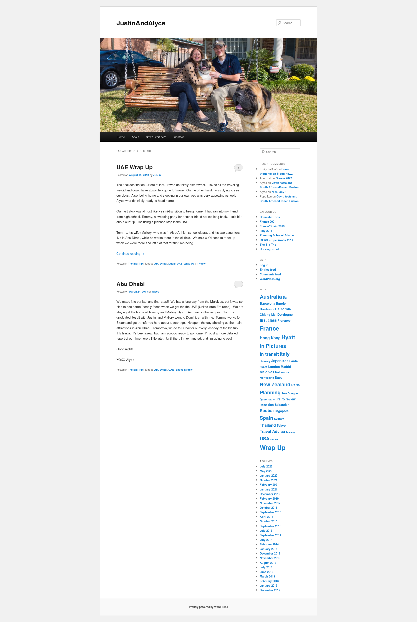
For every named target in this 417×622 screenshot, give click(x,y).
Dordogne (285, 314)
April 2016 (266, 517)
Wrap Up (189, 263)
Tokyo (281, 425)
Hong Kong (270, 337)
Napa (279, 377)
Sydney (279, 419)
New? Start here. (156, 137)
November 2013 (270, 558)
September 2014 (270, 535)
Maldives (267, 371)
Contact (179, 137)
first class (268, 320)
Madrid (286, 366)
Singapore (281, 411)
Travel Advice (272, 431)
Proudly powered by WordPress (208, 607)
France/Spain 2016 (272, 226)
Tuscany (290, 432)
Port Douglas (289, 393)
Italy (285, 353)
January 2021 (268, 489)
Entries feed (268, 269)
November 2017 (270, 503)
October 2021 (268, 480)
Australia (271, 296)
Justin (157, 175)
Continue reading (130, 253)
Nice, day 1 (279, 192)
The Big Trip (135, 263)
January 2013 (268, 585)
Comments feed (270, 274)
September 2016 (270, 512)
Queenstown (268, 399)
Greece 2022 (284, 178)
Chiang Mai (268, 314)
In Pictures (273, 345)
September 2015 (270, 526)
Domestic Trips (270, 217)
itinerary (265, 361)
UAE (179, 263)
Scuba (266, 410)
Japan (276, 360)
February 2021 (269, 484)
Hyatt (288, 337)
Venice (274, 439)
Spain (266, 417)
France (269, 328)
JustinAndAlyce (140, 22)
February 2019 (269, 498)
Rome (263, 405)
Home (121, 137)
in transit (269, 354)
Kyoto (263, 367)
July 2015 (266, 530)
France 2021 (268, 221)
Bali (285, 297)
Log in (264, 265)
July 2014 (266, 540)
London (274, 366)
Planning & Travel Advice (277, 235)
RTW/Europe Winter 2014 (276, 240)
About (135, 137)
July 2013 (266, 567)
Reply (201, 263)
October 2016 (268, 507)
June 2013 (266, 572)
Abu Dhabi (160, 263)
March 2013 (267, 576)
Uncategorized (269, 249)
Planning (270, 392)
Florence (284, 320)
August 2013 (268, 563)
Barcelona (267, 303)
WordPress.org (270, 279)
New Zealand (275, 384)
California (283, 308)
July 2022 (266, 466)
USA (264, 438)
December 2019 (270, 494)
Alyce (155, 291)
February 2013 (269, 581)
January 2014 (268, 549)
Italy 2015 (266, 231)
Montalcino (267, 378)
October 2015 (268, 521)
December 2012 (270, 590)
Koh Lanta (290, 361)
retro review (286, 399)
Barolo (281, 303)
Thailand (268, 425)
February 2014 (269, 544)
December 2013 (270, 553)
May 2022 (266, 471)
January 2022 (268, 475)
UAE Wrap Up (134, 167)
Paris (295, 384)
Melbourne (282, 372)
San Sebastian (279, 404)
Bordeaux (267, 309)
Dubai (171, 263)
